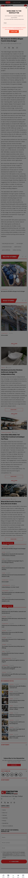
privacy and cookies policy (17, 27)
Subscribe (14, 31)
